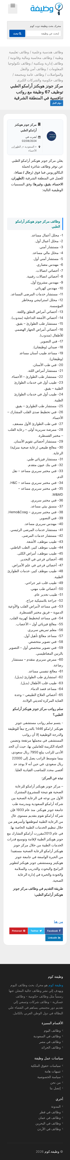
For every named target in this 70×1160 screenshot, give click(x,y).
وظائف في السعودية (47, 1036)
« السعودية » (29, 146)
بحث (16, 33)
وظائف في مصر (50, 1042)
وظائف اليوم (52, 1030)
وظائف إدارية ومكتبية (48, 63)
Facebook (52, 930)
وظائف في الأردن (49, 1129)
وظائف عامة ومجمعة (29, 74)
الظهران (16, 146)
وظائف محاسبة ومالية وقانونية (31, 58)
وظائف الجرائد (51, 1047)
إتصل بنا (55, 1088)
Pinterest (17, 930)
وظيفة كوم (56, 985)
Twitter (34, 930)
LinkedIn (52, 937)
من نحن (55, 1082)
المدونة (56, 1106)
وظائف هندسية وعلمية (47, 52)
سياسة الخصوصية (49, 1077)
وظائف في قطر (50, 1112)
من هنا (58, 922)
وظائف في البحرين (48, 1123)
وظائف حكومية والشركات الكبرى (40, 80)
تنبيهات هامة (53, 1071)
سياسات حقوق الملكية (46, 1066)
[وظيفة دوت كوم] (40, 9)
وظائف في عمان (49, 1118)
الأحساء (32, 150)
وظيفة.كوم (52, 1151)
